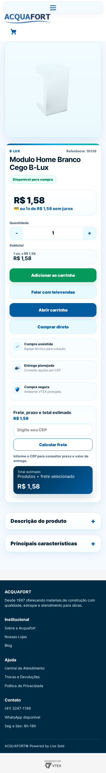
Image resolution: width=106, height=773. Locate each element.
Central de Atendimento (25, 668)
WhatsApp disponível (22, 717)
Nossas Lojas (16, 636)
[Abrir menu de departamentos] (53, 8)
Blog (8, 645)
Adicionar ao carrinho (53, 275)
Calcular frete (53, 444)
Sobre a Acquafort (20, 628)
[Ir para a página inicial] (53, 19)
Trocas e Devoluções (22, 677)
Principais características (44, 543)
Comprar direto (53, 326)
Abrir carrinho (53, 310)
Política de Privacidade (24, 686)
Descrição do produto (39, 521)
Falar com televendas (53, 292)
